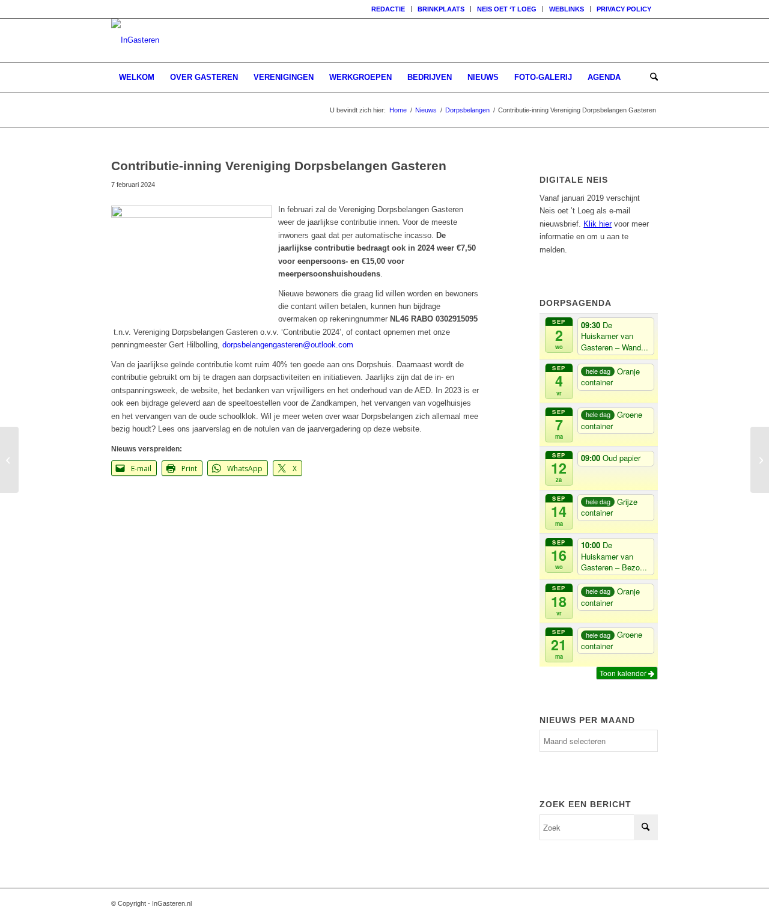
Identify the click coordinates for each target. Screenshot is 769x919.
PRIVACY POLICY (624, 9)
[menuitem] (388, 9)
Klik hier (597, 223)
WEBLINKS (566, 9)
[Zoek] (650, 78)
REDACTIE (388, 9)
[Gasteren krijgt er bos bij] (759, 460)
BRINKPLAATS (441, 9)
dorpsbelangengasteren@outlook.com (287, 344)
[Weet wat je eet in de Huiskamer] (9, 460)
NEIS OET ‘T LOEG (506, 9)
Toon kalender (624, 673)
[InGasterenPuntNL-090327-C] (135, 40)
